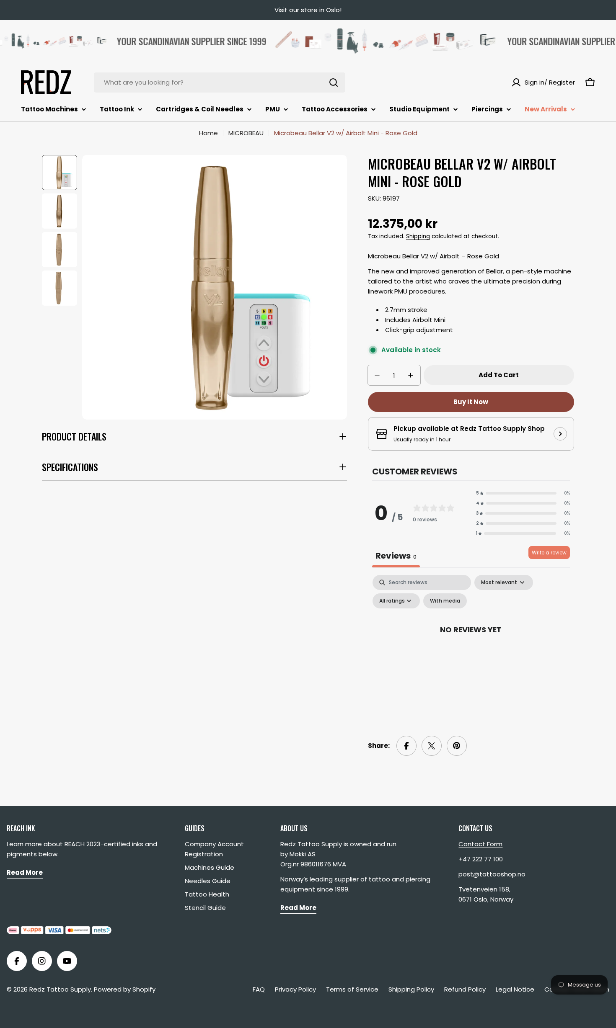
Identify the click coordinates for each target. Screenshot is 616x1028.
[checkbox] (445, 600)
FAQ (259, 989)
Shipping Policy (411, 989)
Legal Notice (515, 989)
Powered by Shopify (124, 989)
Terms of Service (352, 989)
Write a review (549, 552)
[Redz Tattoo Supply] (373, 41)
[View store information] (560, 434)
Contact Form (480, 844)
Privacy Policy (295, 989)
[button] (523, 493)
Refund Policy (465, 989)
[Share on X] (432, 746)
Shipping (418, 236)
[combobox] (219, 82)
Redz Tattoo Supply (60, 989)
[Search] (334, 82)
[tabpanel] (471, 648)
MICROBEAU (246, 133)
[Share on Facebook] (406, 746)
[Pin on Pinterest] (457, 746)
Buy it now (470, 401)
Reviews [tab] (396, 556)
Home (208, 133)
